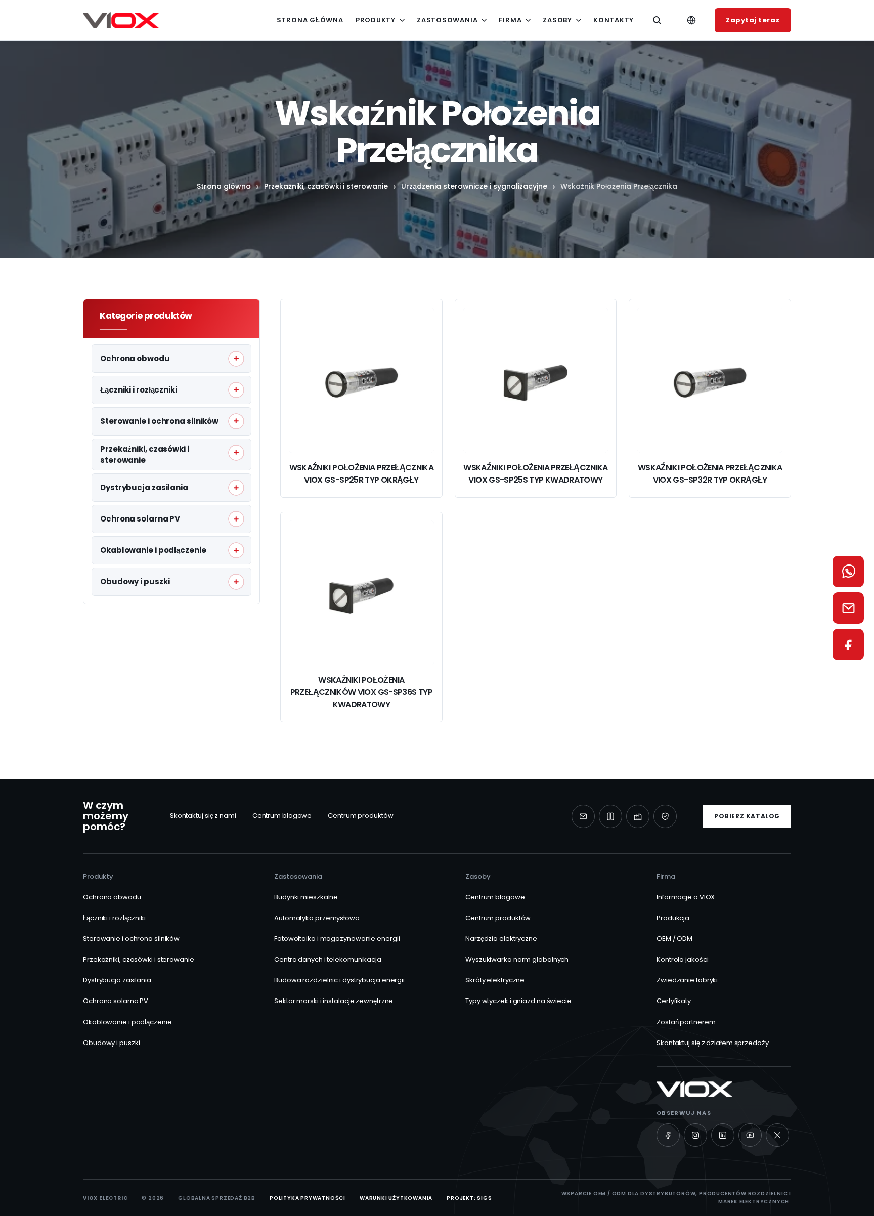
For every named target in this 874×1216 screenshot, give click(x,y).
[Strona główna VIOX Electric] (121, 20)
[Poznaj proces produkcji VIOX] (637, 816)
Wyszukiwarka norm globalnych (517, 959)
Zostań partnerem (686, 1022)
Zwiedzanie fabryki (687, 980)
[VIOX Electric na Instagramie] (695, 1135)
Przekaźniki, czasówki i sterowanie (326, 186)
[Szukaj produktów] (657, 20)
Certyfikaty (674, 1001)
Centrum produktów (360, 815)
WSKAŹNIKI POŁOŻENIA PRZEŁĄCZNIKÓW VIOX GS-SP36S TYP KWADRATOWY (361, 692)
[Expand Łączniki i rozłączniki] (236, 389)
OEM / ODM (674, 938)
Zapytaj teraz (753, 20)
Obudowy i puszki (111, 1043)
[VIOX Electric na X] (777, 1135)
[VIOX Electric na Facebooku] (668, 1135)
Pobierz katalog (747, 816)
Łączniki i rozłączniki (114, 918)
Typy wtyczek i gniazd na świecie (518, 1001)
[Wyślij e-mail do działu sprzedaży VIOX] (848, 608)
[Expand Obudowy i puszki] (236, 582)
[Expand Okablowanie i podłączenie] (236, 550)
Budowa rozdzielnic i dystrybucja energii (339, 980)
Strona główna (310, 20)
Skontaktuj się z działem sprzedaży (713, 1043)
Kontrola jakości (682, 959)
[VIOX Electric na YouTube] (750, 1135)
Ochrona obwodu (112, 897)
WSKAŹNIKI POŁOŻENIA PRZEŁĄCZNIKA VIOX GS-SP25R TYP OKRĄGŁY (361, 474)
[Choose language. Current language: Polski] (691, 20)
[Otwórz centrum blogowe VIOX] (610, 816)
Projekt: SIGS (469, 1198)
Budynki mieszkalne (306, 897)
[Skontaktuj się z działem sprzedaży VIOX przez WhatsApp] (848, 571)
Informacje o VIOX (686, 897)
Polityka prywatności (307, 1198)
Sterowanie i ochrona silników (131, 938)
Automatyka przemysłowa (317, 918)
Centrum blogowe (282, 815)
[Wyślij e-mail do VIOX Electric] (583, 816)
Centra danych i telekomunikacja (327, 959)
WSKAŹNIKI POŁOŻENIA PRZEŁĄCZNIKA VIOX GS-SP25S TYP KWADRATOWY (535, 474)
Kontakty (613, 20)
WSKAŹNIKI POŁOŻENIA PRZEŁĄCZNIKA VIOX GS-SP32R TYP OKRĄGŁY (710, 474)
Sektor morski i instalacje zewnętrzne (333, 1001)
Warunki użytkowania (396, 1198)
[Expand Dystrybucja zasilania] (236, 487)
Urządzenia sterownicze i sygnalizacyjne (474, 186)
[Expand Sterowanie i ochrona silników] (236, 421)
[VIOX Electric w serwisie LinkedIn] (722, 1135)
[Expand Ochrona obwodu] (236, 358)
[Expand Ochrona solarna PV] (236, 519)
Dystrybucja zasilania (117, 980)
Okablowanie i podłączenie (127, 1022)
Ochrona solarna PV (115, 1001)
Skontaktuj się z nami (203, 815)
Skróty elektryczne (495, 980)
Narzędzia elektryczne (501, 938)
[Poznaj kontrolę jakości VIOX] (665, 816)
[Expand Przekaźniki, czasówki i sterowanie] (236, 452)
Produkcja (673, 918)
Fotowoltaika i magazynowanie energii (337, 938)
